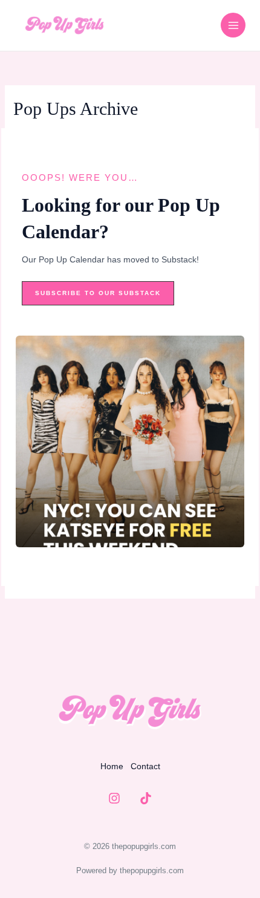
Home (111, 766)
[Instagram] (114, 798)
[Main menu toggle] (233, 25)
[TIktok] (146, 798)
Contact (145, 766)
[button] (98, 293)
